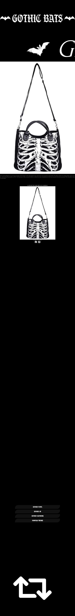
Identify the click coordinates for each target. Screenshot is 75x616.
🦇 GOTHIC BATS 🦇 (37, 18)
